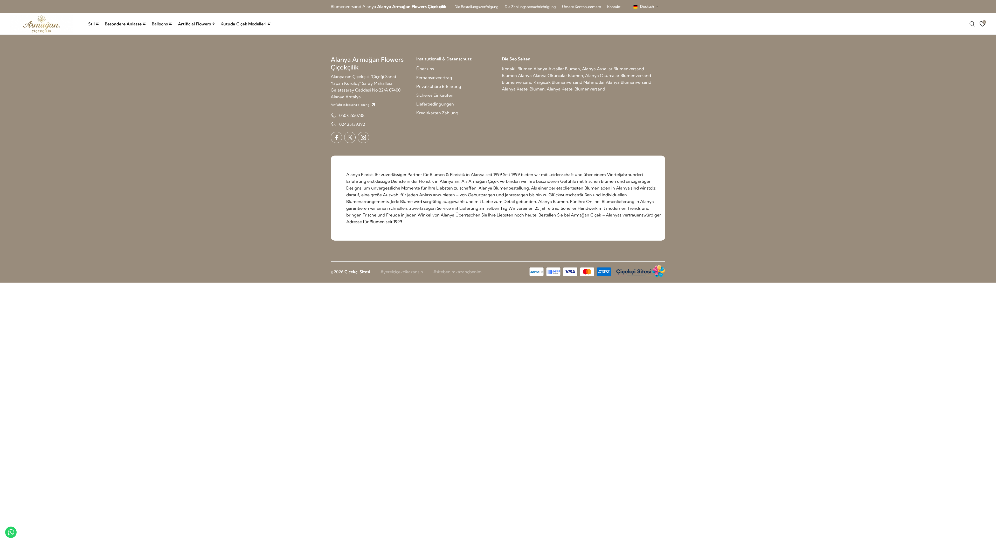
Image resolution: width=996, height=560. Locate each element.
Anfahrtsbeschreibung (350, 105)
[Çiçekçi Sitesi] (639, 271)
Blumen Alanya (517, 75)
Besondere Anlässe (123, 23)
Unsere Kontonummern (581, 6)
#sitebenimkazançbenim (457, 271)
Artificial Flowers (194, 23)
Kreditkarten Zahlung (437, 112)
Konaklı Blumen (517, 68)
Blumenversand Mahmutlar (578, 82)
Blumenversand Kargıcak (526, 82)
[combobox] (646, 6)
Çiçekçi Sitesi (357, 271)
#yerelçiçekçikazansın (402, 271)
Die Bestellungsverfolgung (476, 6)
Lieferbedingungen (435, 104)
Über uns (425, 68)
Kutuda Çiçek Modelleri (243, 23)
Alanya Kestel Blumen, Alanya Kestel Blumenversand (553, 89)
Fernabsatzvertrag (434, 77)
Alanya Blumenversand (628, 82)
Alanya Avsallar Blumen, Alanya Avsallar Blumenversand (589, 68)
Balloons (160, 23)
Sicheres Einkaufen (434, 95)
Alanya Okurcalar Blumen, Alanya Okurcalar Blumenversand (592, 75)
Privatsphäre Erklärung (438, 86)
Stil (91, 23)
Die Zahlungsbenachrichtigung (530, 6)
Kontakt (613, 6)
